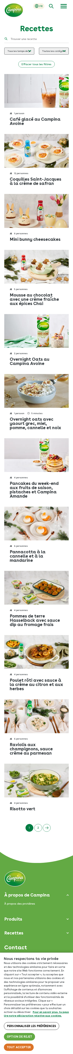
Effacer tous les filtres (36, 64)
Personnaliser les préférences (31, 1026)
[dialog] (36, 1003)
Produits (13, 919)
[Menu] (63, 6)
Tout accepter (19, 1047)
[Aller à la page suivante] (47, 828)
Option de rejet (19, 1036)
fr (41, 6)
